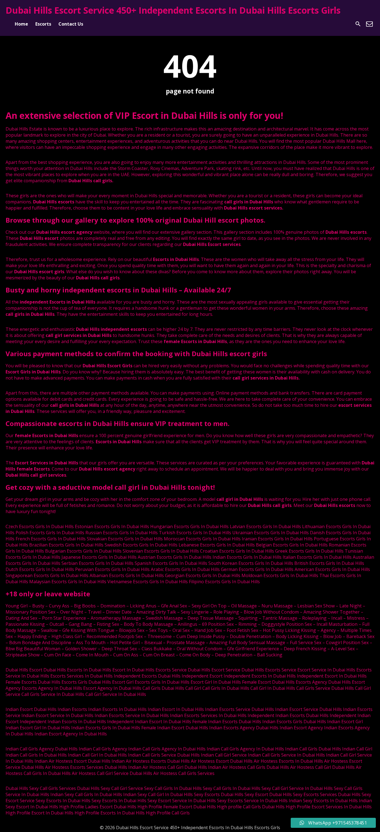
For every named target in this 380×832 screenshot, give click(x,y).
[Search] (358, 24)
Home (21, 24)
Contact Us (70, 24)
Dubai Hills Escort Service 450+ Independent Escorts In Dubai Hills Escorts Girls (173, 10)
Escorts (43, 24)
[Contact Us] (369, 24)
